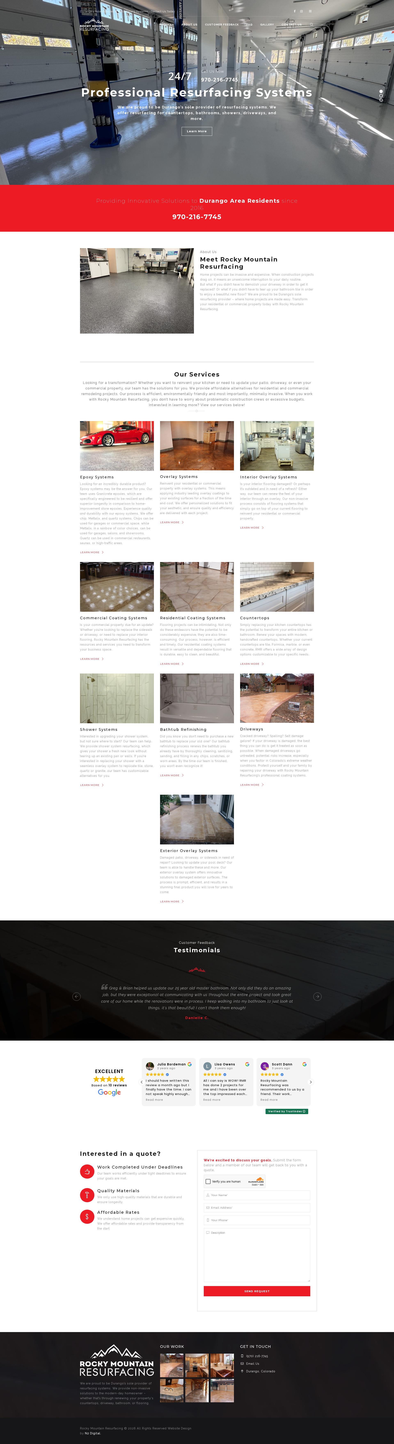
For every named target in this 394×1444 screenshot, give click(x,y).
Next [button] (317, 997)
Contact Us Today (163, 11)
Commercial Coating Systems (113, 618)
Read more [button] (159, 1100)
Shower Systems (99, 729)
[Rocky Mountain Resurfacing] (94, 24)
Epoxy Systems (97, 477)
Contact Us (292, 24)
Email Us (252, 1363)
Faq (249, 24)
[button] (311, 1082)
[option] (197, 991)
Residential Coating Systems (193, 618)
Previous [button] (76, 997)
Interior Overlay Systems (268, 477)
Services (166, 24)
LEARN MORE (90, 552)
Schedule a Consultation (197, 131)
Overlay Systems (179, 476)
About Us (189, 24)
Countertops (254, 618)
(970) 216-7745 (257, 1356)
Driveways (251, 729)
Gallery (267, 24)
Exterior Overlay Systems (189, 851)
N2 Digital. (93, 1433)
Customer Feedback (222, 24)
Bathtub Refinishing (183, 729)
